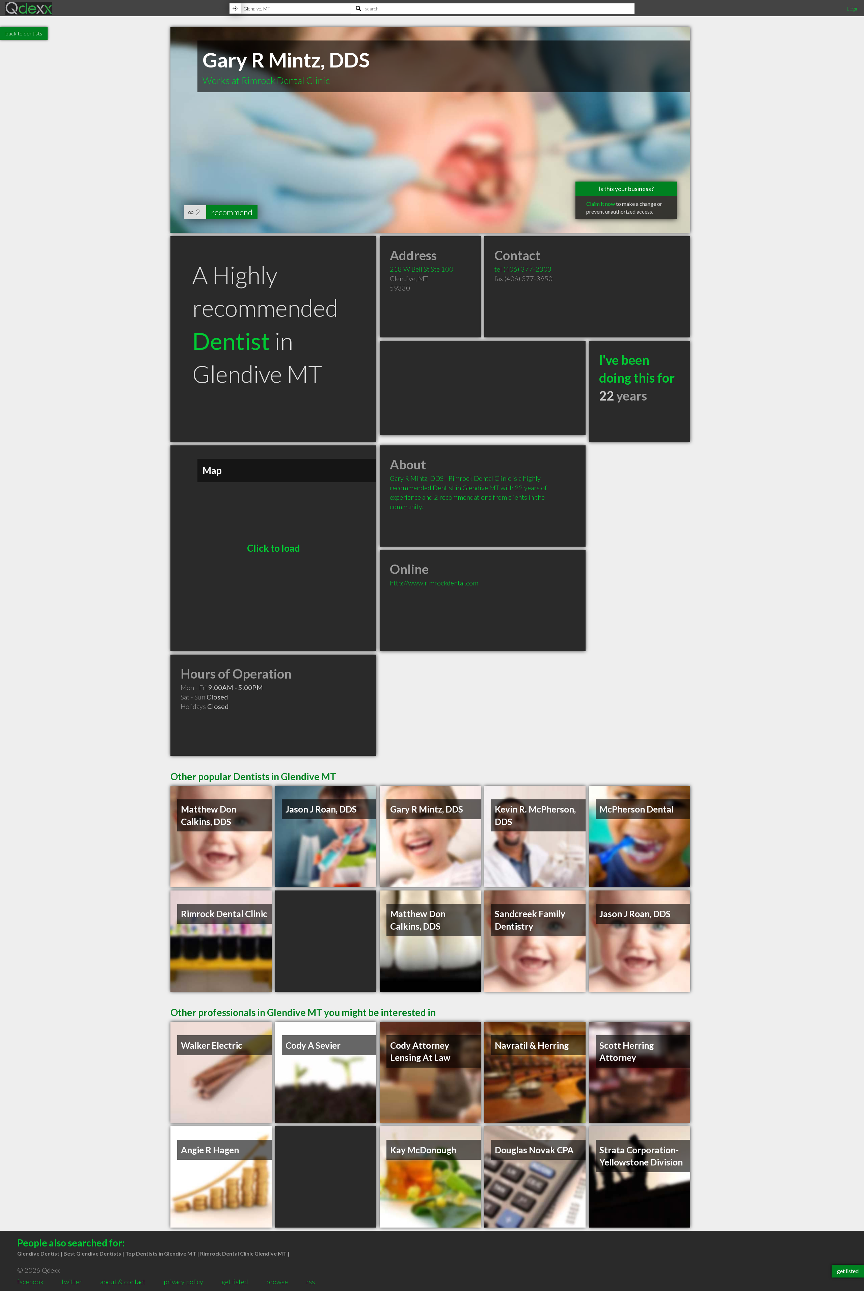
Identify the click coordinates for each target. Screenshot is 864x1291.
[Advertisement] (483, 388)
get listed (234, 1282)
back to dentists (23, 33)
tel (522, 269)
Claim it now (600, 203)
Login (852, 8)
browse (277, 1282)
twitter (72, 1282)
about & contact (122, 1282)
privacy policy (183, 1282)
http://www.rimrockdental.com (434, 583)
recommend (231, 212)
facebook (30, 1282)
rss (310, 1282)
